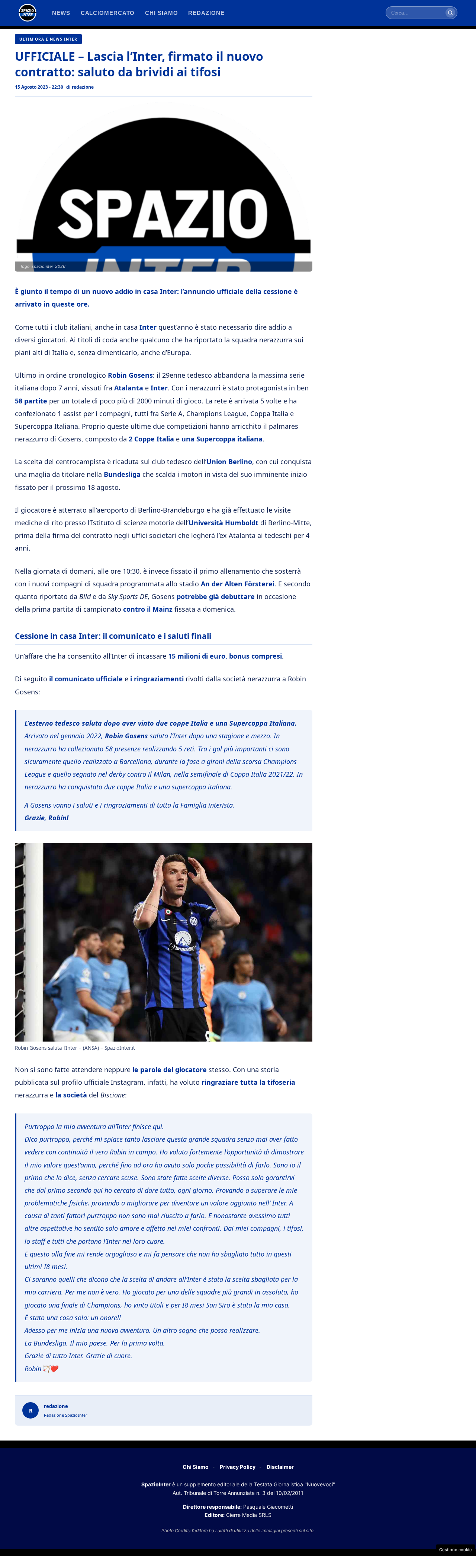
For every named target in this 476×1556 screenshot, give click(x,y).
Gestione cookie (455, 1549)
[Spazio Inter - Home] (27, 13)
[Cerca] (450, 13)
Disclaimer (280, 1467)
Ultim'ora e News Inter (48, 39)
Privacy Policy (237, 1467)
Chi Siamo (196, 1467)
